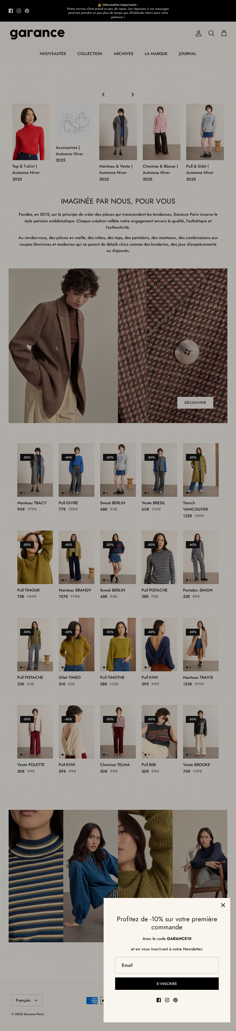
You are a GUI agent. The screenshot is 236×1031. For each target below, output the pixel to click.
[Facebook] (159, 1000)
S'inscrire (167, 983)
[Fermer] (223, 905)
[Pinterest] (175, 1000)
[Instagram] (167, 1000)
